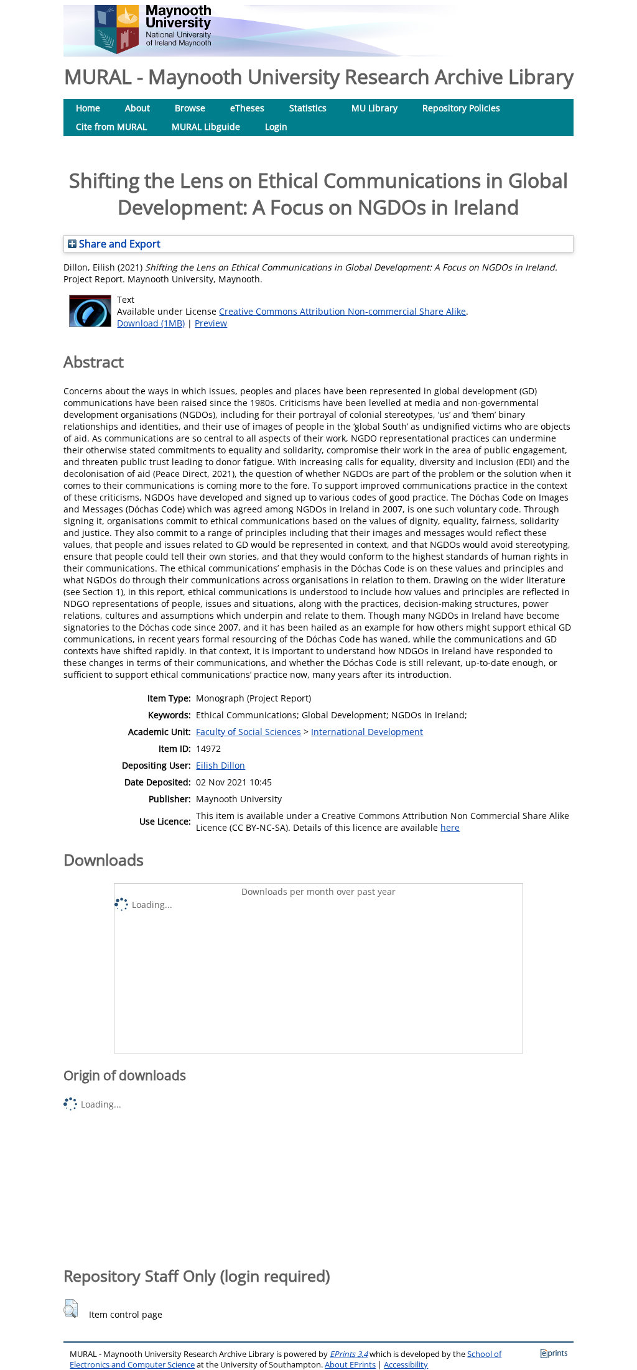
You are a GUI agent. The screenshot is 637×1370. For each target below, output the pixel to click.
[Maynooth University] (152, 51)
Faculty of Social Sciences (248, 732)
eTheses (247, 108)
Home (88, 108)
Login (276, 126)
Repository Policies (461, 108)
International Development (367, 732)
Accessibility (406, 1364)
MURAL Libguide (206, 126)
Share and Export (118, 244)
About (137, 108)
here (450, 827)
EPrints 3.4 (349, 1354)
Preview (211, 323)
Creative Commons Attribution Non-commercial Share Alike (342, 311)
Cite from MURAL (111, 126)
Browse (190, 108)
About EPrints (350, 1364)
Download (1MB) (151, 323)
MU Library (374, 108)
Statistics (308, 108)
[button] (70, 1308)
